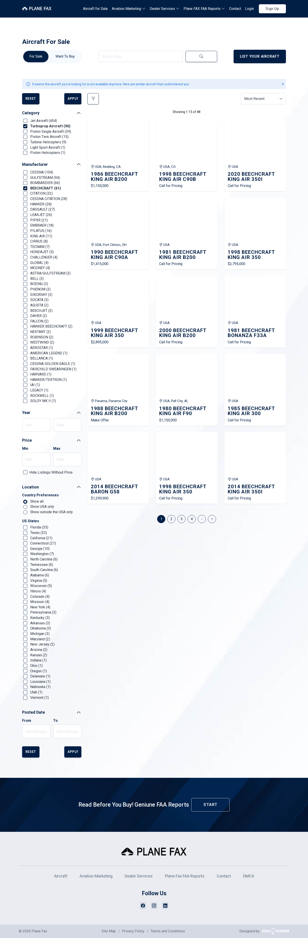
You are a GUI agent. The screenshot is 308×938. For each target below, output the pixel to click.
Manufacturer (35, 164)
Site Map (109, 931)
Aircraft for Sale (95, 9)
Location (30, 487)
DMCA (248, 876)
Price (27, 440)
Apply (73, 98)
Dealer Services (163, 9)
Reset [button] (30, 98)
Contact (235, 9)
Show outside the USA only (51, 512)
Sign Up (272, 9)
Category (30, 112)
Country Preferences (40, 495)
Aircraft (60, 876)
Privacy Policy (133, 931)
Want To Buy (65, 56)
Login (249, 9)
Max (56, 449)
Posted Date (33, 712)
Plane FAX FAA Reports (202, 9)
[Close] (282, 84)
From (26, 721)
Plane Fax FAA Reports (185, 876)
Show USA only (41, 506)
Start (210, 804)
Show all (36, 501)
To (55, 721)
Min (25, 449)
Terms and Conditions (168, 931)
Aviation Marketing (127, 9)
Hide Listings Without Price (51, 472)
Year (26, 412)
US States (30, 521)
